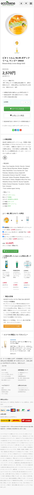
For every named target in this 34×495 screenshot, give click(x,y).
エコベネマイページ (23, 388)
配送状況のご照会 (6, 389)
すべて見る (5, 393)
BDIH (9, 206)
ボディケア (11, 201)
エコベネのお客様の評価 (8, 378)
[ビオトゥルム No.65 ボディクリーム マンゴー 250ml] (6, 220)
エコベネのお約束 (6, 376)
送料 (16, 87)
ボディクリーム (12, 204)
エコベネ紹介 (5, 372)
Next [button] (31, 347)
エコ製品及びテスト (23, 372)
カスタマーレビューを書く (12, 326)
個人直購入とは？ (6, 380)
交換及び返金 (5, 391)
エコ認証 (20, 374)
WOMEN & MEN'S (13, 199)
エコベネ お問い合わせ (7, 374)
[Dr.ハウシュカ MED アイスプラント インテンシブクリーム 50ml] (27, 220)
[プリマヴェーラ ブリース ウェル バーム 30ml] (17, 264)
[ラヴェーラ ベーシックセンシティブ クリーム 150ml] (27, 264)
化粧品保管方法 (22, 380)
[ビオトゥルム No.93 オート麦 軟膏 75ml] (17, 220)
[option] (17, 347)
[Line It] (13, 130)
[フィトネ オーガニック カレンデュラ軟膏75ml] (6, 264)
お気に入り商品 (18, 115)
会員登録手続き (22, 391)
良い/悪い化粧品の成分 (24, 378)
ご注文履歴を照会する (23, 389)
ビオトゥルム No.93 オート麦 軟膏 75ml (15, 232)
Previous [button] (2, 347)
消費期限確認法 (22, 376)
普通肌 (10, 197)
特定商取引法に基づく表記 (19, 428)
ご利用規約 (9, 428)
